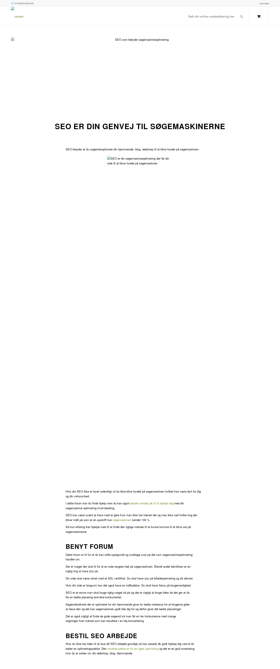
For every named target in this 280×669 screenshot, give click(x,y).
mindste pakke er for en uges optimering (132, 648)
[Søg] (241, 16)
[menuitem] (263, 3)
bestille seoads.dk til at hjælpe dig (151, 503)
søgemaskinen (122, 520)
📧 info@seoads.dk (22, 3)
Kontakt (264, 3)
